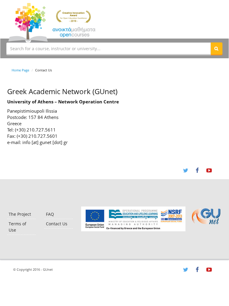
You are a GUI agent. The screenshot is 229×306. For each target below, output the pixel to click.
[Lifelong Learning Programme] (133, 218)
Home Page (20, 70)
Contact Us (56, 224)
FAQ (50, 214)
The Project (20, 214)
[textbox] (108, 48)
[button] (216, 48)
